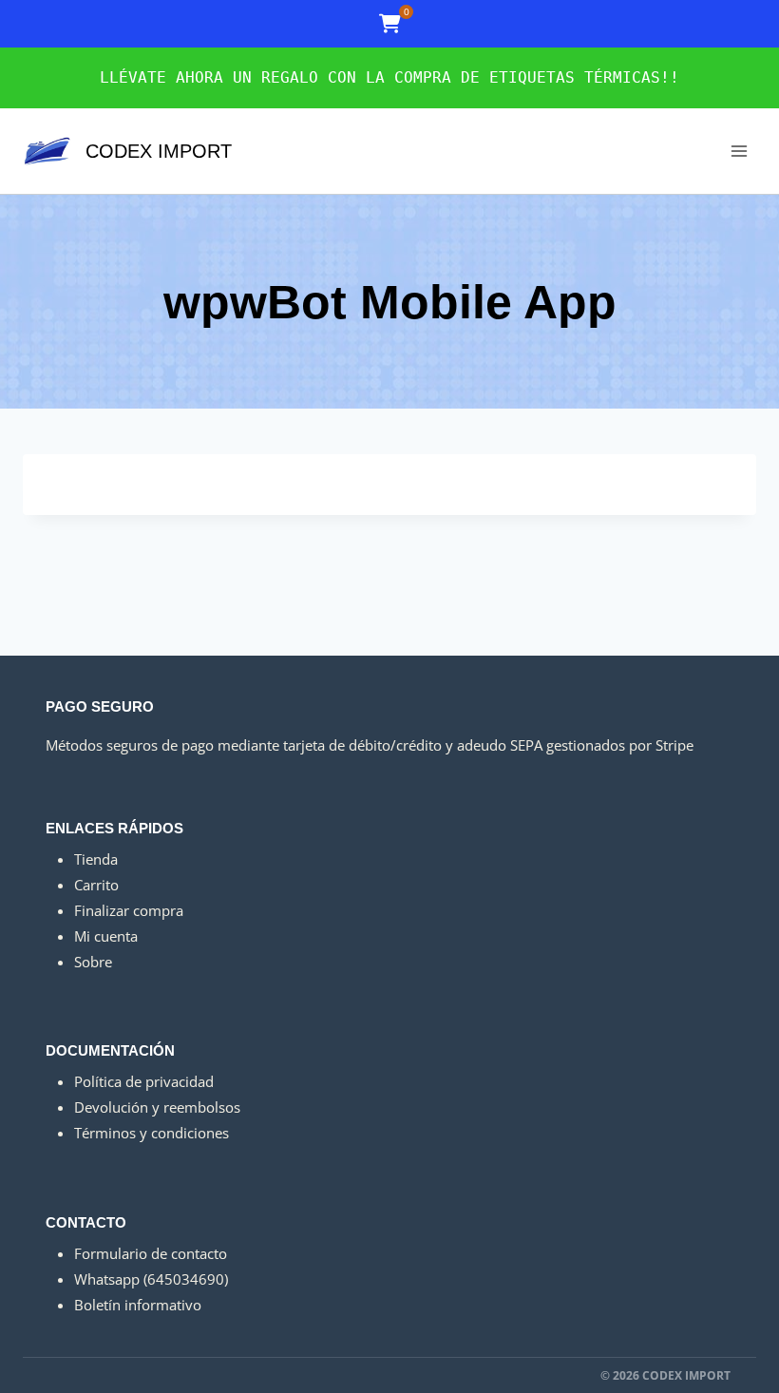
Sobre (93, 961)
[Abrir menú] (738, 150)
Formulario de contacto (150, 1253)
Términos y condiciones (151, 1132)
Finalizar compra (128, 910)
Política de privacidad (144, 1081)
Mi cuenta (106, 935)
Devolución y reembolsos (157, 1106)
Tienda (96, 858)
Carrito (96, 884)
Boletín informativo (137, 1304)
